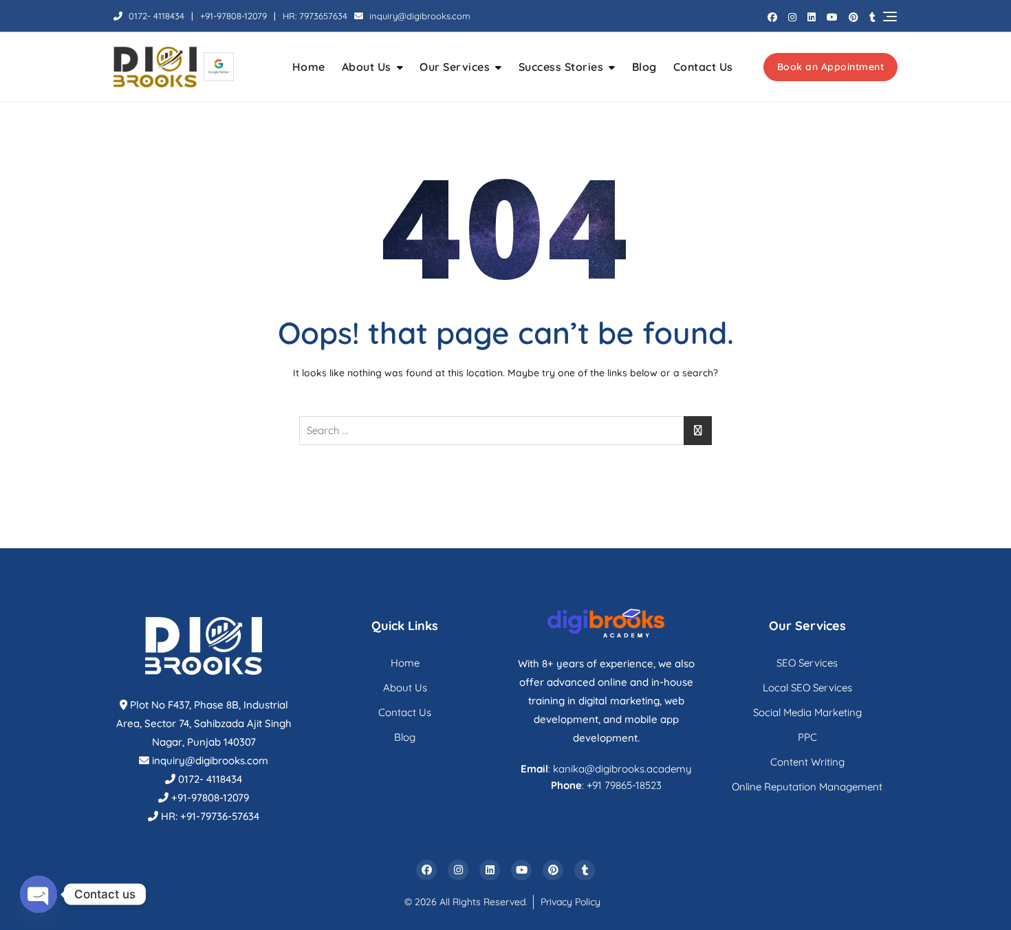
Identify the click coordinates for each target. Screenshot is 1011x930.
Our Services (455, 67)
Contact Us (703, 67)
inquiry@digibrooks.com (418, 15)
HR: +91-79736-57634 (210, 816)
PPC (807, 737)
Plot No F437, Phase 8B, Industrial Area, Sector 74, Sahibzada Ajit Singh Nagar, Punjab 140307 (204, 723)
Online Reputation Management (807, 786)
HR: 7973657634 (315, 15)
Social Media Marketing (807, 712)
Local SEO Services (807, 687)
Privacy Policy (570, 902)
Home (308, 67)
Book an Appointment (830, 67)
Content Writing (807, 761)
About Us (366, 67)
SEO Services (807, 662)
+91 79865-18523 (624, 785)
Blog (644, 67)
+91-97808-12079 (233, 15)
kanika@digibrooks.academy (622, 768)
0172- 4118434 (155, 15)
